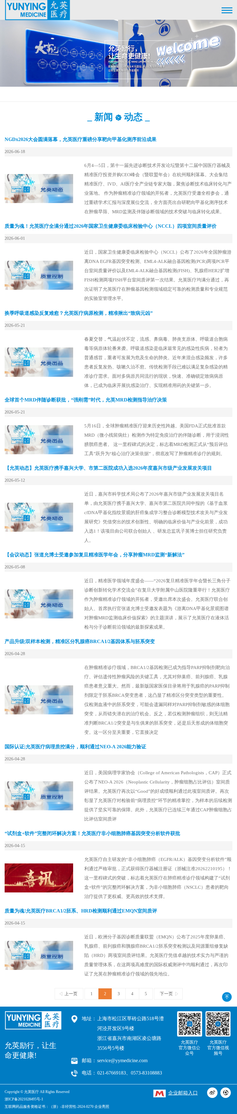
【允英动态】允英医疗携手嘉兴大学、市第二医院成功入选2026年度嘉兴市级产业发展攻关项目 (108, 468)
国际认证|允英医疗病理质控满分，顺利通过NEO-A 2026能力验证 (75, 746)
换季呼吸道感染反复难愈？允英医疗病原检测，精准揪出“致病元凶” (79, 313)
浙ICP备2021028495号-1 (24, 1099)
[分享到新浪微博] (212, 1092)
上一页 (70, 993)
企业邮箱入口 (183, 1092)
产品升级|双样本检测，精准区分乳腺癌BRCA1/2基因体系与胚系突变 (80, 641)
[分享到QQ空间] (225, 1092)
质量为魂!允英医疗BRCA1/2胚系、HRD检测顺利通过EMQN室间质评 (81, 910)
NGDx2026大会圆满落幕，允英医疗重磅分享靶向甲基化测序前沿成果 (80, 139)
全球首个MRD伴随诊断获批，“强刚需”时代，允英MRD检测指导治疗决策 (86, 399)
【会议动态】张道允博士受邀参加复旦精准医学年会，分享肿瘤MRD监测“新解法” (95, 554)
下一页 (166, 993)
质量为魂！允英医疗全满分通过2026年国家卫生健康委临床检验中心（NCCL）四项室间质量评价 (111, 226)
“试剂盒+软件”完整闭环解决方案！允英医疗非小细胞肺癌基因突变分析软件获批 (92, 833)
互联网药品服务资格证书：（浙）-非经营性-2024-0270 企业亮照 (57, 1106)
